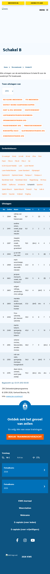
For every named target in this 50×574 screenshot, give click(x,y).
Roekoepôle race (10, 131)
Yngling (28, 194)
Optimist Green (17, 175)
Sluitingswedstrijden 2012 (33, 131)
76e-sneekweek (16, 67)
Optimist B (5, 175)
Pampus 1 (28, 175)
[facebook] (17, 541)
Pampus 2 (38, 175)
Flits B (17, 161)
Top (35, 189)
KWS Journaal (25, 501)
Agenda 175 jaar (37, 3)
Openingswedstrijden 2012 (14, 120)
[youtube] (33, 541)
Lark (20, 166)
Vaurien (12, 194)
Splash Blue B (19, 189)
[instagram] (25, 541)
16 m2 (14, 156)
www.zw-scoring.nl (14, 396)
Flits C (24, 161)
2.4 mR (21, 156)
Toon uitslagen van (11, 84)
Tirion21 (29, 189)
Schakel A (21, 184)
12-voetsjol (6, 156)
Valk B (4, 194)
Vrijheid (20, 194)
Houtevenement (32, 110)
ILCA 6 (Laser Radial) (9, 166)
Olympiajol (35, 170)
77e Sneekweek (31, 99)
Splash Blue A (7, 189)
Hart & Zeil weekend (12, 110)
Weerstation (25, 508)
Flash (4, 161)
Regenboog (34, 180)
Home (6, 67)
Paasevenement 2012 (12, 125)
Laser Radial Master (9, 170)
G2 (29, 161)
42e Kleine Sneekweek (12, 99)
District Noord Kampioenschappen (18, 105)
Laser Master (29, 166)
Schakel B (28, 67)
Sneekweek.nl (13, 3)
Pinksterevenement (33, 125)
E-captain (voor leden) (25, 522)
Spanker (40, 184)
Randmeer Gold (7, 180)
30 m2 (28, 156)
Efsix (34, 156)
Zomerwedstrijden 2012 (13, 136)
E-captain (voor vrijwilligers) (25, 529)
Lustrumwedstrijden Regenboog (17, 115)
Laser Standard (23, 170)
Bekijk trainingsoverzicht (25, 437)
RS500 (4, 184)
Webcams (25, 515)
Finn (40, 156)
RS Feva (43, 180)
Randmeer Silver (21, 180)
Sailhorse (12, 184)
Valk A (41, 189)
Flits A (10, 161)
